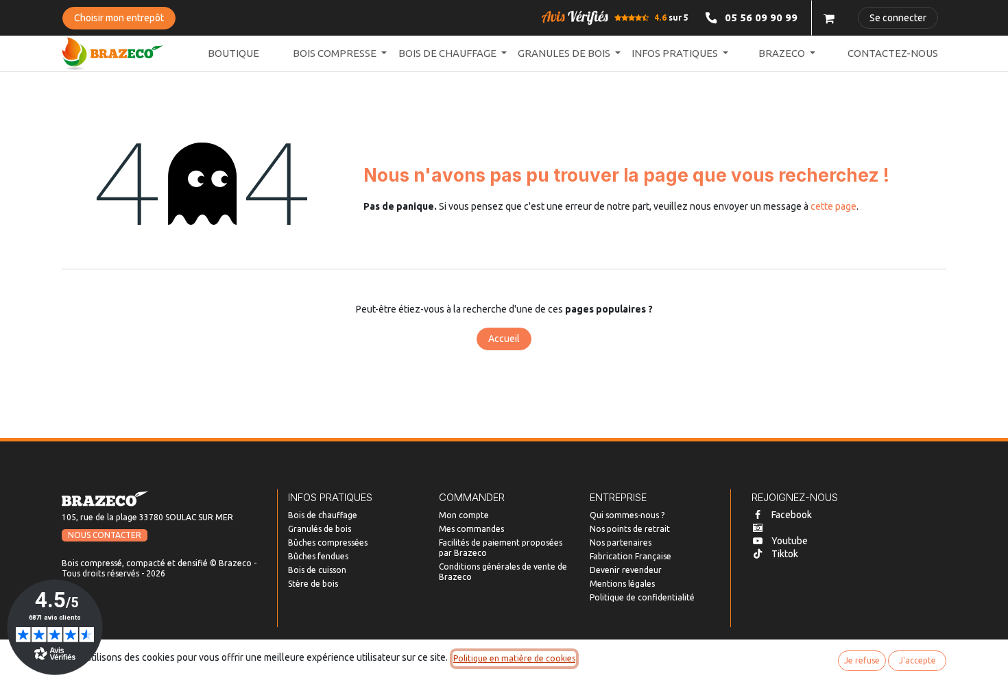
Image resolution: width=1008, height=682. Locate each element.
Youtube (789, 540)
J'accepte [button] (917, 660)
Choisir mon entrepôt (119, 17)
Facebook (791, 514)
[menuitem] (233, 53)
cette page (833, 206)
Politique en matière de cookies (514, 658)
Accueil (504, 338)
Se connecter (897, 17)
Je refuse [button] (862, 660)
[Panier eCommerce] (829, 18)
